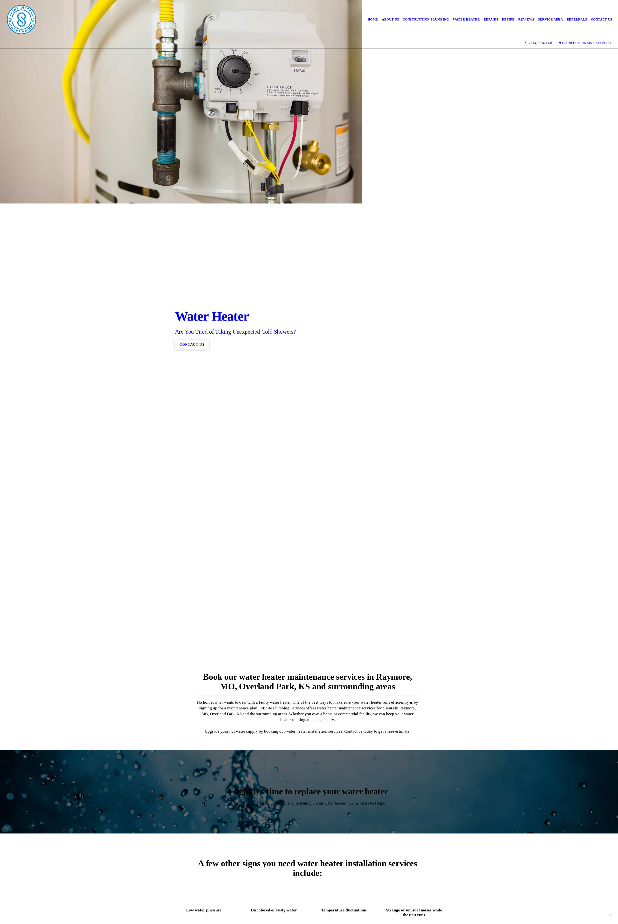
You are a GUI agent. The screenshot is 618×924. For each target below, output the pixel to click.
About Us (390, 19)
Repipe (508, 19)
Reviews (526, 19)
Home (373, 19)
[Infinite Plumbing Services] (21, 19)
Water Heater (466, 19)
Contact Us (601, 19)
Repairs (491, 19)
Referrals (577, 19)
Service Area (550, 19)
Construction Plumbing (426, 19)
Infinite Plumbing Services (586, 43)
